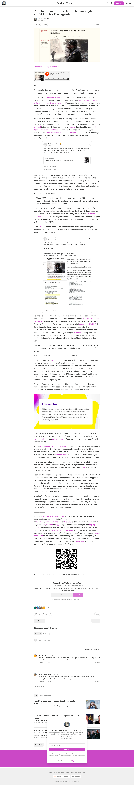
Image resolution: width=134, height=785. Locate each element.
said (83, 467)
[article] (67, 705)
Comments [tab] (38, 634)
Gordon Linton (42, 655)
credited (37, 127)
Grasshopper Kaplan (44, 674)
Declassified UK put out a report (53, 446)
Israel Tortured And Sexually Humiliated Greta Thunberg (54, 702)
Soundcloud (57, 522)
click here (80, 541)
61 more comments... (40, 686)
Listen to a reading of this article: (47, 67)
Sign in (128, 3)
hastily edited (83, 100)
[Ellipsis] (99, 655)
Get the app (76, 776)
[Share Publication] (111, 3)
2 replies (42, 668)
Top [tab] (36, 695)
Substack (58, 781)
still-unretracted (59, 439)
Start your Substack (62, 776)
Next (94, 621)
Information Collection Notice (66, 755)
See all (37, 745)
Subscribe (119, 3)
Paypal (58, 525)
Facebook (40, 522)
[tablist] (42, 634)
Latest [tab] (41, 695)
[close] (84, 722)
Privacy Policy (80, 755)
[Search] (107, 3)
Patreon (49, 525)
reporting (37, 217)
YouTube (67, 522)
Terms (72, 772)
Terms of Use (75, 754)
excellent (91, 214)
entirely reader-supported (53, 516)
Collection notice (80, 772)
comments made (61, 455)
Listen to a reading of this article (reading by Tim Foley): (51, 706)
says (40, 227)
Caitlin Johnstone (43, 18)
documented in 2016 (87, 324)
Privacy (67, 772)
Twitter (48, 522)
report (54, 360)
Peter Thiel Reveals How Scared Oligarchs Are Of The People (57, 716)
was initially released (51, 97)
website (72, 127)
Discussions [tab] (47, 695)
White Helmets (52, 133)
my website (56, 530)
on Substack (68, 530)
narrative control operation (69, 133)
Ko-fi (43, 525)
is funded (77, 333)
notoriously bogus (41, 439)
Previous (41, 621)
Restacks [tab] (45, 634)
